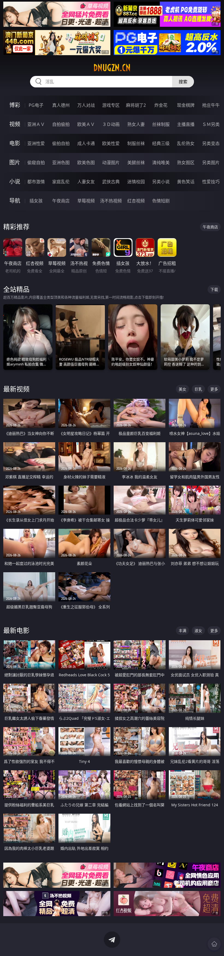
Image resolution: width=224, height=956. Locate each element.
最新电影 (16, 630)
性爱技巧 (211, 182)
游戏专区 (111, 105)
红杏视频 (136, 201)
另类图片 (211, 163)
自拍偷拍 (61, 124)
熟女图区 (185, 163)
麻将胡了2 (136, 105)
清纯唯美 (161, 163)
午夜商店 (61, 201)
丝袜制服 (161, 124)
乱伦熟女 (185, 143)
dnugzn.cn (112, 67)
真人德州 (61, 105)
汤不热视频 (111, 201)
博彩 (14, 105)
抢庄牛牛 (211, 105)
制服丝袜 (136, 143)
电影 (14, 143)
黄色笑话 (185, 182)
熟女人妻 (136, 124)
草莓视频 (86, 201)
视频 (14, 124)
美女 (182, 389)
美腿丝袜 (136, 163)
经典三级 (161, 143)
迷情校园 (136, 182)
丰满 (182, 630)
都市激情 (36, 182)
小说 (14, 181)
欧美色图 (86, 163)
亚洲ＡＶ (36, 124)
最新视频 (16, 388)
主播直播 (185, 124)
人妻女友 (86, 182)
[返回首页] (214, 944)
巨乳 (198, 389)
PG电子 (36, 105)
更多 (214, 389)
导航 (14, 200)
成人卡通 (86, 143)
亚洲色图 (61, 163)
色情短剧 (161, 201)
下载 (214, 289)
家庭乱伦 (61, 182)
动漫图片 (111, 163)
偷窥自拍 (36, 163)
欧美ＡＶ (86, 124)
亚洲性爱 (36, 143)
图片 (14, 162)
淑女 (198, 630)
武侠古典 (111, 182)
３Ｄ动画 (111, 124)
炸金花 (160, 105)
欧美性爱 (111, 143)
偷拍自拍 (61, 143)
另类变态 (211, 143)
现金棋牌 (185, 105)
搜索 (183, 82)
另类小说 (161, 182)
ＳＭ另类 (211, 124)
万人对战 (86, 105)
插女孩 (36, 201)
